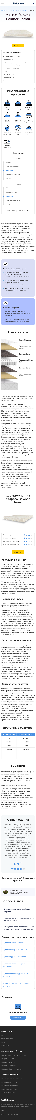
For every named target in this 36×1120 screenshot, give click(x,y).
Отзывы (6, 81)
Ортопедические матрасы (11, 1079)
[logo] (18, 3)
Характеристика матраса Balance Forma (18, 64)
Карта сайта (5, 1045)
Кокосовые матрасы (9, 1089)
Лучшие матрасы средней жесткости (14, 965)
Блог (3, 1042)
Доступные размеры (11, 68)
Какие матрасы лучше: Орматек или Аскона (16, 985)
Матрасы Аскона (7, 1059)
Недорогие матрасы (9, 1082)
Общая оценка (8, 74)
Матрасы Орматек (8, 1062)
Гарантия (6, 71)
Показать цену (18, 45)
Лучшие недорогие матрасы (15, 950)
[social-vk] (2, 1111)
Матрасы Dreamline (8, 1066)
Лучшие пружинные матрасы (15, 957)
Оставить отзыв (18, 1017)
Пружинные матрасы (9, 1086)
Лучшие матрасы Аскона (18, 10)
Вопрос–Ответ (8, 78)
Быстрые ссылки (13, 52)
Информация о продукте (12, 56)
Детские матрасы (8, 1092)
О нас (3, 1035)
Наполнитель (8, 60)
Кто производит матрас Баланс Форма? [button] (17, 910)
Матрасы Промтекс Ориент (12, 1069)
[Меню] (2, 3)
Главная (4, 10)
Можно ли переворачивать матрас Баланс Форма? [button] (19, 919)
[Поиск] (34, 3)
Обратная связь (7, 1039)
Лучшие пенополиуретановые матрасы (15, 975)
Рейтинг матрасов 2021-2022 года (14, 1055)
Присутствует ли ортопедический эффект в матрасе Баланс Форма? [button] (19, 928)
